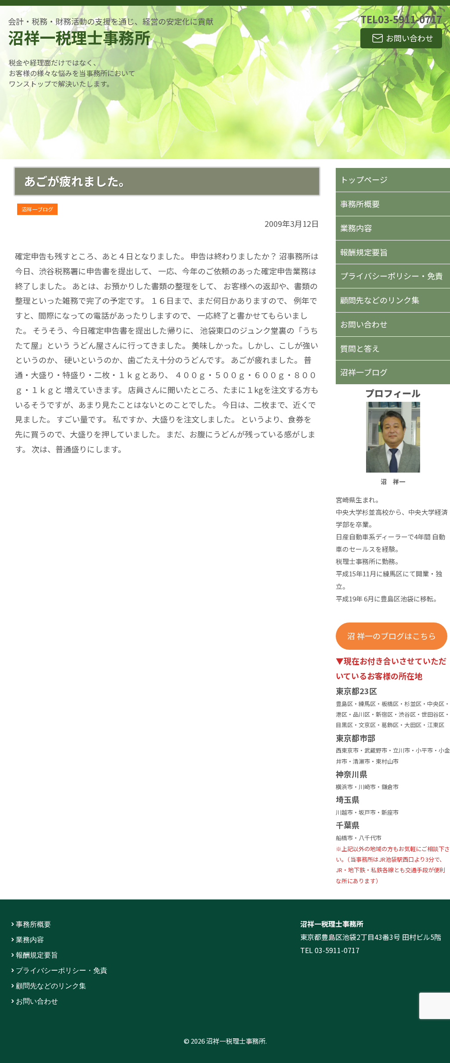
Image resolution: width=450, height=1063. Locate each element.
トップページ (364, 179)
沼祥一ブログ (37, 209)
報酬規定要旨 (364, 252)
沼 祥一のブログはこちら (391, 635)
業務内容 (356, 227)
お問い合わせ (409, 38)
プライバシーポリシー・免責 (391, 275)
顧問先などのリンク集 (379, 300)
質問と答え (360, 348)
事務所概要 (360, 203)
